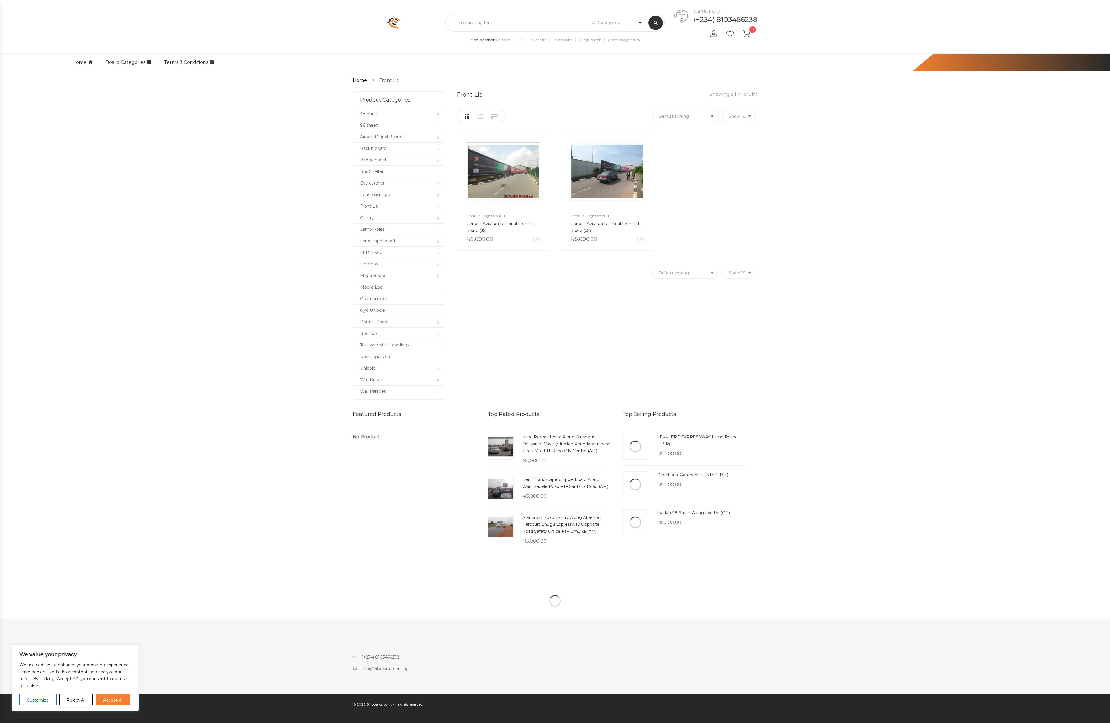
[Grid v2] (480, 116)
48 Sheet (369, 113)
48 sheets (538, 40)
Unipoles (503, 40)
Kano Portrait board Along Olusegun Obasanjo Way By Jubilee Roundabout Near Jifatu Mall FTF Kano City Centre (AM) (566, 443)
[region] (75, 678)
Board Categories (125, 62)
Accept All (113, 700)
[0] (750, 35)
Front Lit (473, 216)
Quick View (536, 239)
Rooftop (368, 333)
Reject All (76, 700)
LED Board (371, 252)
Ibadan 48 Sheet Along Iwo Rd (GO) (693, 512)
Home (79, 62)
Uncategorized (375, 356)
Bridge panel (373, 160)
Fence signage (375, 194)
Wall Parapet (373, 391)
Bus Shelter (372, 171)
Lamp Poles (372, 229)
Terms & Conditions (186, 62)
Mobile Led (371, 287)
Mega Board (372, 275)
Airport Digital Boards (381, 136)
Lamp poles (562, 40)
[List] (495, 116)
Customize (38, 700)
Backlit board (373, 148)
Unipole (367, 368)
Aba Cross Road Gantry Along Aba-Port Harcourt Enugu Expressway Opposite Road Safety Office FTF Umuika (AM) (561, 524)
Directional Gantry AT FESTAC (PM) (692, 474)
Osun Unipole (373, 298)
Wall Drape (371, 379)
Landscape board (377, 241)
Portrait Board (374, 321)
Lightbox (369, 264)
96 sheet (369, 125)
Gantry (367, 217)
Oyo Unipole (372, 310)
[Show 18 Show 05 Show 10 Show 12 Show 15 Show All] (739, 116)
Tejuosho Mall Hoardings (384, 345)
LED (520, 40)
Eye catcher (372, 183)
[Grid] (467, 116)
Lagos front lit (494, 216)
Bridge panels (590, 40)
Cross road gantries (624, 40)
